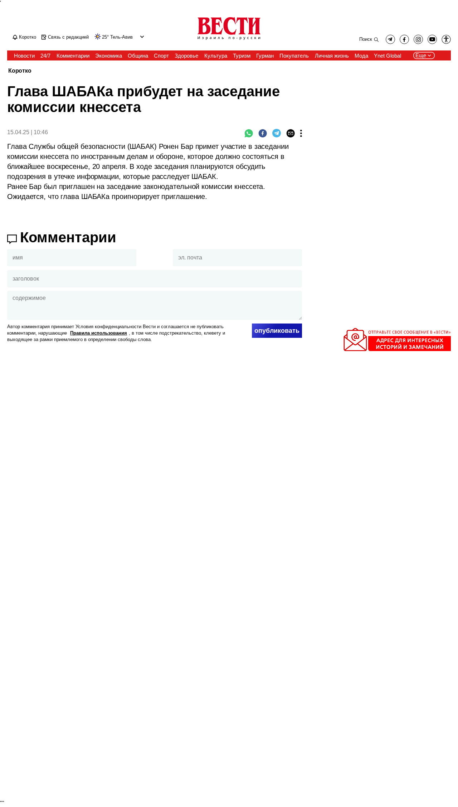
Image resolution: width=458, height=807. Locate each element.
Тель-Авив (121, 37)
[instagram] (418, 39)
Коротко (19, 71)
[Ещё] (301, 133)
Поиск (365, 39)
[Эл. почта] (290, 133)
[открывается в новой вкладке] (432, 39)
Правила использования (98, 333)
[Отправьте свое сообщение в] (397, 349)
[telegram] (390, 39)
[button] (141, 36)
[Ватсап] (248, 133)
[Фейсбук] (262, 133)
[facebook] (404, 39)
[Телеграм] (276, 133)
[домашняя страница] (229, 40)
